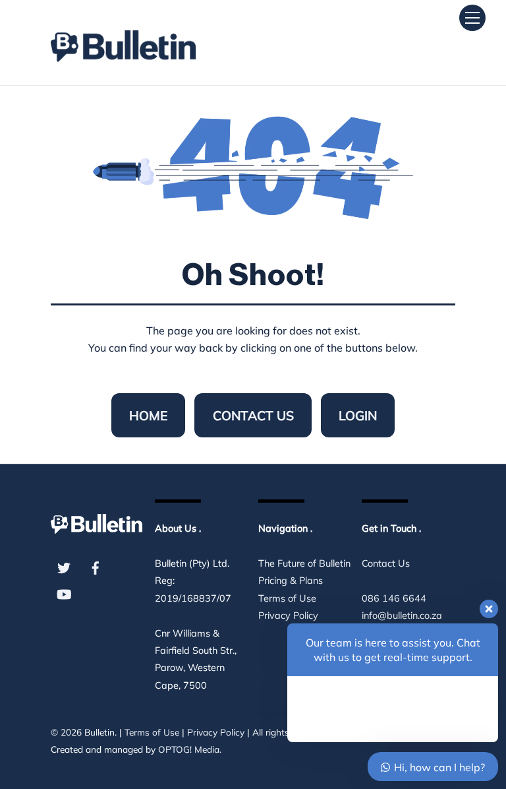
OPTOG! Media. (189, 749)
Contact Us (253, 416)
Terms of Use (287, 598)
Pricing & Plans (290, 580)
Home (148, 416)
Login (358, 416)
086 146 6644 (394, 598)
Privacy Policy (215, 732)
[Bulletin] (123, 40)
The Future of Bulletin (304, 563)
